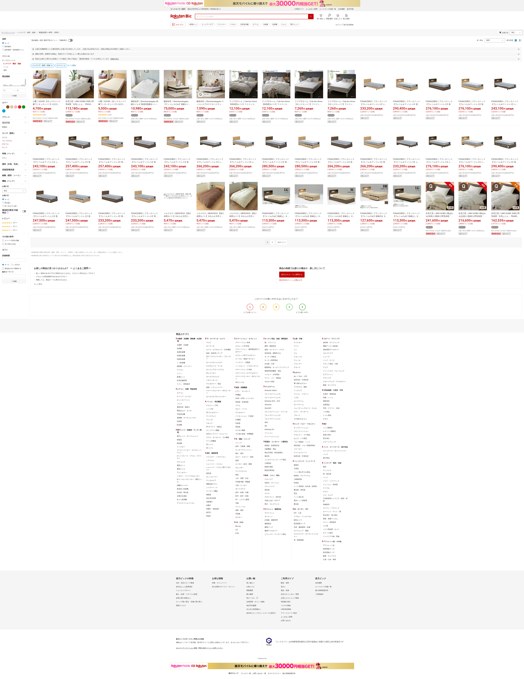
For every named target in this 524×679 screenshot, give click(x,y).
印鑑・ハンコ (328, 397)
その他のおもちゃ (300, 419)
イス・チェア (328, 495)
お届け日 (5, 195)
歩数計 (208, 505)
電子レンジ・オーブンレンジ (187, 436)
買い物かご (250, 583)
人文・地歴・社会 (241, 478)
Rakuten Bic (181, 16)
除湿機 (179, 425)
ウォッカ (297, 360)
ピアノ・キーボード (242, 391)
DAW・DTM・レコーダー (244, 398)
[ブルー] (3, 111)
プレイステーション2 (272, 419)
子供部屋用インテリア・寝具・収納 (335, 500)
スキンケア (269, 479)
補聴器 (208, 495)
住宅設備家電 (182, 380)
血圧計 (208, 512)
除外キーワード (8, 272)
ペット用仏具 (299, 497)
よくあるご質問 (311, 9)
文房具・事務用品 (329, 394)
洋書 (237, 503)
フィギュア (298, 390)
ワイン (296, 346)
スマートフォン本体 (242, 342)
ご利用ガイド (299, 9)
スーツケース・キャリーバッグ (334, 451)
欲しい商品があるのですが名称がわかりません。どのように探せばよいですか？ (65, 273)
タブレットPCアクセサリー (245, 355)
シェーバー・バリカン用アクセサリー (218, 468)
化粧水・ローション (272, 483)
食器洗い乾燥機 (182, 489)
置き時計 (326, 438)
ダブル (4, 137)
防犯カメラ (298, 520)
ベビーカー (298, 449)
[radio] (3, 43)
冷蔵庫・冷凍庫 (182, 345)
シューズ (326, 357)
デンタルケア (211, 480)
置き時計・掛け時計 (330, 515)
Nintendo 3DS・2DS (272, 401)
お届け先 (5, 186)
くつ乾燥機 (181, 363)
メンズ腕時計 (328, 428)
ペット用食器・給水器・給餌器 (305, 486)
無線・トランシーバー (214, 387)
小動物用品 (298, 479)
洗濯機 (274, 24)
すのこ (4, 158)
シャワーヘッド (212, 487)
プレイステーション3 (272, 415)
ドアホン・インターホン (303, 516)
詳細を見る (115, 59)
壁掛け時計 (327, 435)
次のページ (282, 242)
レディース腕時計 (329, 431)
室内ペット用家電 (300, 500)
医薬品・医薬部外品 (272, 445)
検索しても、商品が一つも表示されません (51, 280)
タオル (325, 419)
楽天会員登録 (348, 25)
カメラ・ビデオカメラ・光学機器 (218, 350)
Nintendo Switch (271, 390)
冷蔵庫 (265, 24)
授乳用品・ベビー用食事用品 (304, 445)
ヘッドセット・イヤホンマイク (246, 366)
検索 (15, 96)
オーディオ (210, 346)
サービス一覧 (246, 673)
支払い (283, 587)
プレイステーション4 (272, 397)
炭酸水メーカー (182, 485)
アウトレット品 (328, 545)
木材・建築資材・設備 (302, 527)
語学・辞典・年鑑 (241, 492)
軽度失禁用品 (269, 470)
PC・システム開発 (242, 500)
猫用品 (296, 465)
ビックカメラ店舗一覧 (328, 9)
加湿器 (179, 421)
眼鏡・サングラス (329, 385)
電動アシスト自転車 (330, 346)
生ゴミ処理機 (182, 500)
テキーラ (297, 367)
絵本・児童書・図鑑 (242, 446)
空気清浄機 (244, 24)
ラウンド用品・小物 (330, 364)
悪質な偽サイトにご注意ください (210, 648)
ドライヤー (221, 24)
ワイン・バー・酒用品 (273, 378)
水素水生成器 (182, 496)
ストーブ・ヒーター (184, 396)
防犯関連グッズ (328, 549)
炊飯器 (179, 440)
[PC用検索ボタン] (311, 16)
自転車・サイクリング (331, 342)
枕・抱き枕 (327, 474)
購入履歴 (249, 594)
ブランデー (298, 364)
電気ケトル (181, 469)
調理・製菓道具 (270, 346)
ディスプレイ (211, 416)
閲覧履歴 (249, 590)
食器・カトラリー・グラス (274, 350)
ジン (295, 350)
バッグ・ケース (328, 360)
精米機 (179, 443)
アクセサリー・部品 (213, 384)
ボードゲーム (299, 405)
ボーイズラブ (240, 489)
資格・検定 (239, 510)
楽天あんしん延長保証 (184, 587)
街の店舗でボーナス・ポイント (223, 587)
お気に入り (250, 587)
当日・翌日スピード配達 (185, 583)
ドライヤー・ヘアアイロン (216, 457)
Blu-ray (238, 526)
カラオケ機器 (240, 430)
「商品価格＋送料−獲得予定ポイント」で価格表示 (48, 40)
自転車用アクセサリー (331, 350)
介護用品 (268, 463)
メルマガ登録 (286, 605)
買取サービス (181, 605)
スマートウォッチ (329, 442)
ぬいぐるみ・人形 (300, 376)
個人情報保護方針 (321, 590)
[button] (2, 82)
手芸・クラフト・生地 (331, 408)
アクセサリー (240, 413)
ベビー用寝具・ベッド (302, 442)
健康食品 (268, 524)
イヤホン (233, 24)
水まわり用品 (269, 382)
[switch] (24, 211)
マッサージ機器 (212, 491)
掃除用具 (326, 401)
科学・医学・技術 (241, 496)
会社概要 (341, 9)
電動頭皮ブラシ (212, 484)
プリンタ (209, 420)
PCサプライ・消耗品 (214, 427)
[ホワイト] (3, 107)
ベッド (325, 477)
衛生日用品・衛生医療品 (274, 453)
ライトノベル (240, 507)
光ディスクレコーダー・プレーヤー (218, 357)
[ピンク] (15, 107)
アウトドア (327, 378)
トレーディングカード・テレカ (305, 408)
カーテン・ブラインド (331, 508)
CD (236, 530)
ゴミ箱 (325, 526)
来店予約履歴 (251, 605)
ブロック (297, 415)
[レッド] (19, 107)
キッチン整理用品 (271, 360)
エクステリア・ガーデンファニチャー (306, 535)
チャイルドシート (300, 453)
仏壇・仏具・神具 (329, 559)
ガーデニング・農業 (301, 531)
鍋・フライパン (270, 342)
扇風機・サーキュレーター (186, 418)
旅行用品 (326, 458)
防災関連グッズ (299, 524)
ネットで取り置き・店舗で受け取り (189, 602)
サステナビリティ (274, 673)
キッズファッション (301, 428)
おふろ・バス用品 (300, 438)
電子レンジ (294, 24)
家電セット (194, 24)
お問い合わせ (286, 621)
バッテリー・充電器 (242, 362)
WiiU (266, 422)
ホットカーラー (212, 477)
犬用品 (296, 469)
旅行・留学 (239, 453)
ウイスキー (298, 342)
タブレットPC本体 (242, 346)
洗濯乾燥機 (181, 352)
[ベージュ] (11, 107)
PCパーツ (209, 444)
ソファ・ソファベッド (331, 481)
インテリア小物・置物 (331, 536)
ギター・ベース (241, 409)
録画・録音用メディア (214, 353)
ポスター (238, 517)
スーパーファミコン (272, 437)
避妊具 (267, 456)
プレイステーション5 (272, 394)
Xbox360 (268, 408)
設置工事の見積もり (183, 598)
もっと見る (38, 284)
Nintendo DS (269, 429)
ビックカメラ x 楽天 (178, 9)
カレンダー (239, 468)
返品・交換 (285, 590)
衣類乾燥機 (181, 356)
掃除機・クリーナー (184, 366)
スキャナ (209, 423)
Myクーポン (250, 598)
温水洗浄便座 (211, 498)
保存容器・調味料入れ (273, 353)
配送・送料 (285, 583)
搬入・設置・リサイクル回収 (186, 594)
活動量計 (209, 502)
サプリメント (269, 513)
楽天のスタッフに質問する (292, 275)
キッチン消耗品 (270, 357)
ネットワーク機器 (212, 430)
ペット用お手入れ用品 (302, 472)
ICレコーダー (211, 373)
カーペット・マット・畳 (332, 512)
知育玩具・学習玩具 (301, 380)
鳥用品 (296, 483)
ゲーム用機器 (211, 441)
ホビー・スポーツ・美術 (244, 457)
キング (4, 147)
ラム (295, 353)
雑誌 (237, 475)
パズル (296, 397)
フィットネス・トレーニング (333, 371)
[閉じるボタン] (519, 49)
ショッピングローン (183, 590)
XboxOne (268, 405)
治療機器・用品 (270, 449)
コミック (238, 443)
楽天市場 (350, 9)
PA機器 (238, 395)
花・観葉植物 (299, 540)
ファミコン (269, 433)
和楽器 (237, 427)
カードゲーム (299, 401)
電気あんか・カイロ (184, 411)
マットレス (327, 470)
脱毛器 (208, 473)
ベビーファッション (301, 431)
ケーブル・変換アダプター (245, 359)
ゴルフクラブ (328, 353)
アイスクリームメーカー (186, 503)
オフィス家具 (328, 533)
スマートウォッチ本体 (243, 370)
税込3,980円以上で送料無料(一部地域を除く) (204, 9)
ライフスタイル (241, 471)
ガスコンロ (181, 462)
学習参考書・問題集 (242, 482)
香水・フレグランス (272, 504)
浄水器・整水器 (182, 492)
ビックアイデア (207, 24)
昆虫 (295, 493)
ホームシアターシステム (215, 370)
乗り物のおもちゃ (300, 383)
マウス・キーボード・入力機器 (217, 437)
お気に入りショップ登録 (290, 598)
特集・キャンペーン (219, 583)
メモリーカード (212, 380)
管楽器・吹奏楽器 (241, 402)
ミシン (179, 373)
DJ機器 (238, 420)
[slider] (2, 86)
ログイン (339, 25)
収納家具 (326, 504)
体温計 (208, 516)
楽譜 (237, 460)
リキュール (298, 357)
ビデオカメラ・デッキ (214, 366)
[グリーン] (23, 107)
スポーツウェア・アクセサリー (334, 382)
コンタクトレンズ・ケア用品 (275, 460)
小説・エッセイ (241, 485)
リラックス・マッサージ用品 (275, 534)
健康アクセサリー (271, 531)
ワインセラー (182, 472)
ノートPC (209, 409)
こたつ (179, 404)
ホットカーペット (183, 400)
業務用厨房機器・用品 (273, 371)
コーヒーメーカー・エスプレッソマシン (189, 451)
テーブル (326, 488)
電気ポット (181, 465)
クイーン (5, 144)
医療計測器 (269, 467)
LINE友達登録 (286, 609)
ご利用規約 (319, 594)
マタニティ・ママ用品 (302, 435)
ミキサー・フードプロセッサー (188, 476)
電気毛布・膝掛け (183, 407)
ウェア (325, 367)
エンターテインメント (243, 450)
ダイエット (269, 516)
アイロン (180, 370)
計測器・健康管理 (271, 520)
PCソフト (209, 448)
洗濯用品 (326, 405)
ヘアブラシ (210, 460)
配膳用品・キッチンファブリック (277, 367)
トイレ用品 (327, 415)
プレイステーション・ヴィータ (276, 412)
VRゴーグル (239, 382)
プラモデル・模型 (300, 387)
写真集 (237, 514)
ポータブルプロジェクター (216, 397)
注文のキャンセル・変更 (290, 594)
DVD (237, 533)
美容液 (267, 490)
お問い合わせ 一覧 (259, 673)
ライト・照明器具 (183, 384)
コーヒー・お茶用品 (272, 374)
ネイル (267, 493)
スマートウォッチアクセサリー (246, 373)
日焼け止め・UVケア (272, 500)
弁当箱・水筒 (269, 364)
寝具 (324, 467)
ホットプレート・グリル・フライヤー (189, 457)
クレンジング (269, 486)
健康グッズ (269, 527)
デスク (325, 492)
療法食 (296, 504)
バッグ (325, 454)
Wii (266, 426)
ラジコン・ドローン (301, 394)
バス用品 (326, 412)
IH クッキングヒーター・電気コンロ (189, 480)
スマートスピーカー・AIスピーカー (218, 392)
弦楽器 (237, 423)
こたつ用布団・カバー (331, 529)
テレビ (283, 24)
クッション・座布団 (330, 484)
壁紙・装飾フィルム (330, 519)
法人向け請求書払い (253, 609)
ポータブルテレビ (212, 377)
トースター (181, 447)
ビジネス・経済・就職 (243, 464)
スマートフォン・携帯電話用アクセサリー (247, 350)
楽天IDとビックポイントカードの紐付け (261, 613)
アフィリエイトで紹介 (289, 613)
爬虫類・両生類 (299, 490)
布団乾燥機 (181, 359)
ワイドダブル (7, 141)
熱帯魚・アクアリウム (302, 476)
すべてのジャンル (8, 32)
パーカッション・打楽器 (244, 416)
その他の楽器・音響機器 (244, 434)
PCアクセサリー (212, 413)
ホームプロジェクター (214, 362)
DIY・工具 (297, 513)
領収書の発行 (286, 602)
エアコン (256, 24)
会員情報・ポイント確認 (255, 602)
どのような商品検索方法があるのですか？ (51, 276)
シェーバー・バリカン (214, 464)
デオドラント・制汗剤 (273, 497)
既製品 (4, 127)
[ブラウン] (7, 107)
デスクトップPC (212, 405)
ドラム (237, 405)
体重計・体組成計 (212, 509)
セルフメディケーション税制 (186, 648)
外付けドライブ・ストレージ (216, 434)
